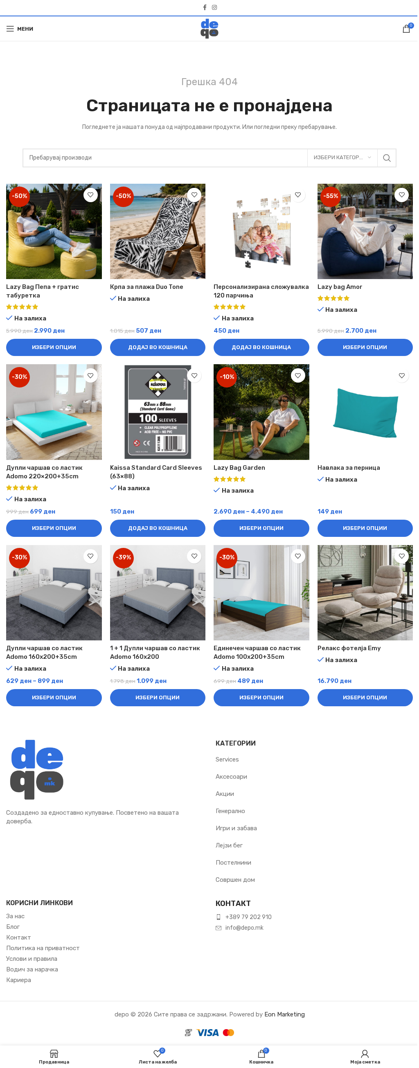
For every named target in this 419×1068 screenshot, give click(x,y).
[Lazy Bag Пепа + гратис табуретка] (54, 231)
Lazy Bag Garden (239, 467)
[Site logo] (209, 28)
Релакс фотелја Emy (349, 648)
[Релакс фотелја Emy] (365, 593)
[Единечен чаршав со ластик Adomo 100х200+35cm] (261, 593)
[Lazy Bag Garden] (261, 412)
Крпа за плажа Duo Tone (146, 287)
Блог (13, 927)
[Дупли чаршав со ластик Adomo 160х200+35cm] (54, 593)
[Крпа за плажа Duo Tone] (158, 231)
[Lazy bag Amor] (365, 231)
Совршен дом (235, 879)
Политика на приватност (43, 948)
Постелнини (233, 862)
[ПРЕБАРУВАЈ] (387, 158)
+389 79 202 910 (248, 917)
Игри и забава (236, 828)
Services (227, 759)
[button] (158, 347)
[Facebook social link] (205, 8)
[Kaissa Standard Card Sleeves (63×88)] (158, 412)
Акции (225, 794)
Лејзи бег (229, 845)
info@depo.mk (244, 927)
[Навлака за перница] (365, 412)
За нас (15, 916)
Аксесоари (231, 776)
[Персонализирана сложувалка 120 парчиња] (261, 231)
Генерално (230, 811)
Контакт (18, 937)
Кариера (18, 980)
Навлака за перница (349, 467)
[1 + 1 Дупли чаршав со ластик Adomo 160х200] (158, 593)
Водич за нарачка (32, 969)
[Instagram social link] (214, 8)
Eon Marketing (284, 1014)
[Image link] (37, 769)
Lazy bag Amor (340, 287)
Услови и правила (31, 958)
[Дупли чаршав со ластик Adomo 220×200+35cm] (54, 412)
